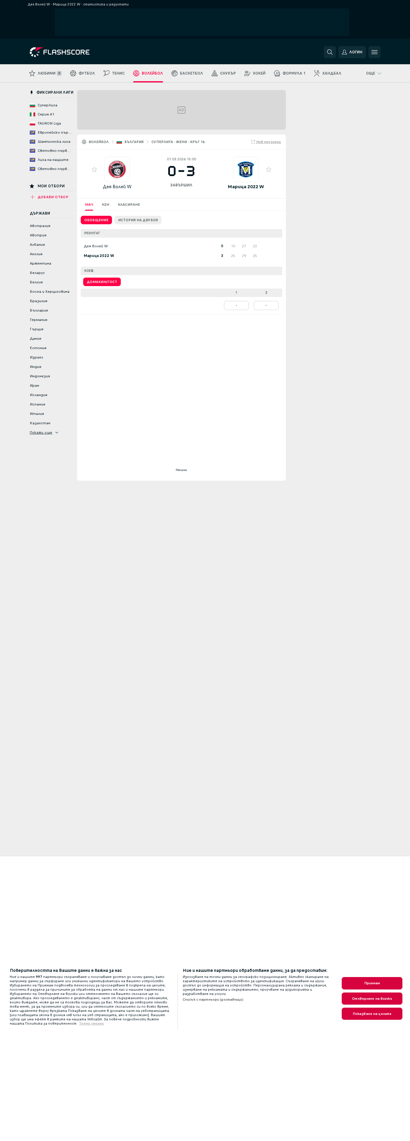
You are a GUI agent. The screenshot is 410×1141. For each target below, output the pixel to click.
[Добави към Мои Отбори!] (94, 169)
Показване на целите (372, 1014)
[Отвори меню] (374, 52)
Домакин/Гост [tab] (102, 282)
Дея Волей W (117, 186)
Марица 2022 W (246, 186)
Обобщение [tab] (96, 220)
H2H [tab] (105, 204)
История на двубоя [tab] (138, 220)
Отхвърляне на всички (372, 998)
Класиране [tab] (129, 204)
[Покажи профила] (117, 169)
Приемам (372, 983)
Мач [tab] (89, 204)
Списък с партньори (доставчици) (213, 999)
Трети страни (91, 1023)
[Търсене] (330, 52)
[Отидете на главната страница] (71, 52)
